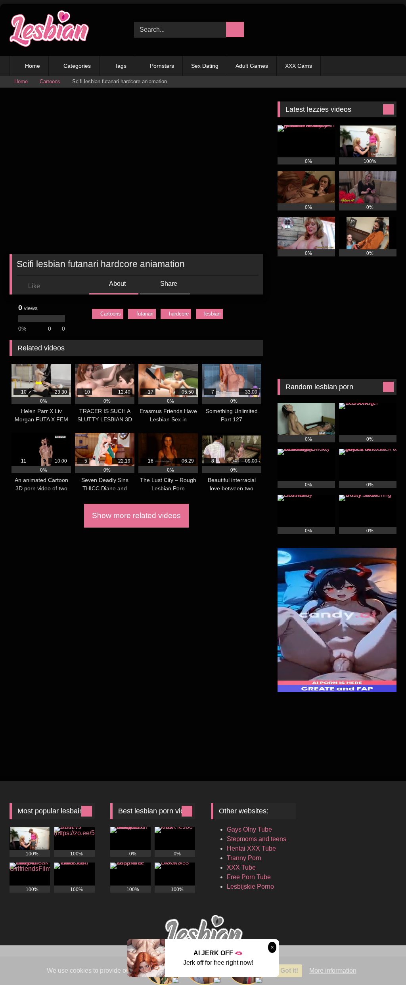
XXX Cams (298, 66)
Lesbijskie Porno (250, 886)
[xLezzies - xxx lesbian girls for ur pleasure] (63, 30)
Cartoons (50, 81)
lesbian (212, 314)
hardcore (179, 314)
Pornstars (162, 66)
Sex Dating (204, 66)
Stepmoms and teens (256, 839)
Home (32, 66)
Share (168, 283)
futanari (144, 314)
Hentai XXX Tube (251, 848)
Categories (77, 66)
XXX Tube (241, 867)
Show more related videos (136, 515)
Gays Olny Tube (249, 829)
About (117, 283)
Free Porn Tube (249, 877)
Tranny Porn (244, 858)
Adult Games (252, 66)
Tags (120, 66)
